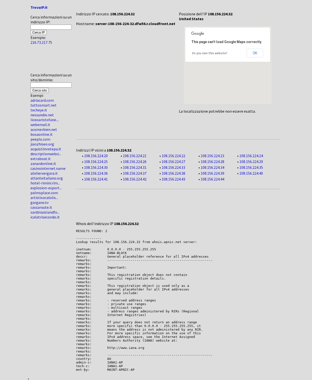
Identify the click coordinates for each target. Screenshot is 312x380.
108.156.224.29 (251, 161)
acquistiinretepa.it (45, 148)
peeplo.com (40, 139)
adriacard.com (42, 100)
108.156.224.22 (173, 155)
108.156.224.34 (212, 167)
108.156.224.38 (173, 173)
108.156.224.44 (212, 179)
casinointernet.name (48, 168)
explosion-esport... (46, 187)
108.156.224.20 (96, 155)
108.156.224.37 (134, 173)
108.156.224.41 (96, 179)
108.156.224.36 (96, 173)
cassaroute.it (41, 207)
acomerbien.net (43, 129)
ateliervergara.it (44, 173)
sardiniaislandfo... (44, 212)
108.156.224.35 (251, 167)
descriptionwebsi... (45, 153)
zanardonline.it (43, 163)
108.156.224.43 (173, 179)
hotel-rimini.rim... (45, 183)
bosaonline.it (41, 134)
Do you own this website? (209, 53)
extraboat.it (40, 158)
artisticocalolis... (44, 197)
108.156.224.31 (134, 167)
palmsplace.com (44, 192)
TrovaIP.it (39, 7)
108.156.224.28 (212, 161)
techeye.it (38, 110)
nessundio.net (42, 114)
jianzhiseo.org (42, 144)
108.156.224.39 (212, 173)
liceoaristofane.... (44, 119)
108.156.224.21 (134, 155)
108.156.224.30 (96, 167)
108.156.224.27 (173, 161)
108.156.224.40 (251, 173)
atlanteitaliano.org (46, 178)
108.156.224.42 (134, 179)
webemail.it (40, 124)
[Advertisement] (45, 61)
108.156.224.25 (96, 161)
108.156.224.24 (251, 155)
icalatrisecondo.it (45, 217)
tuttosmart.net (43, 105)
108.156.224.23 (212, 155)
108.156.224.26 (134, 161)
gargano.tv (39, 202)
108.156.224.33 (173, 167)
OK (255, 53)
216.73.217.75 (41, 42)
